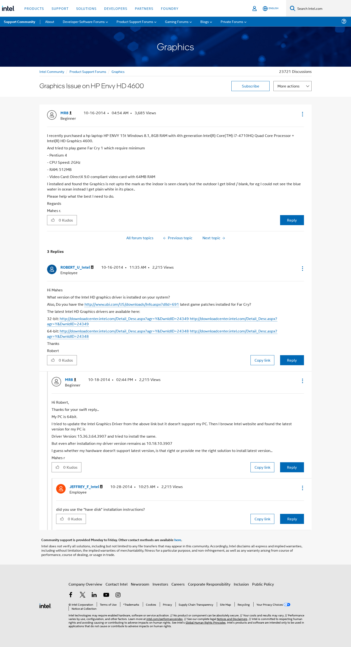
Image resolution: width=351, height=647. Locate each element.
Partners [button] (144, 8)
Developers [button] (115, 8)
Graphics (118, 71)
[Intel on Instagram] (118, 595)
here (177, 539)
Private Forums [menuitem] (232, 21)
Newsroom (140, 584)
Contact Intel (117, 584)
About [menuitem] (49, 21)
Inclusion (241, 584)
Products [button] (34, 8)
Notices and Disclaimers (232, 618)
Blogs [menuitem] (204, 21)
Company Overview (85, 584)
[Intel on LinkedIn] (94, 595)
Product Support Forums (87, 71)
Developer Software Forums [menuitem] (84, 21)
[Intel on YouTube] (106, 595)
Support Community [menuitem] (19, 21)
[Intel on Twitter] (83, 595)
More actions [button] (288, 86)
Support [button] (60, 8)
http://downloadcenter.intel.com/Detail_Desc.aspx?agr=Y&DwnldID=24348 (124, 331)
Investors (160, 584)
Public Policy (263, 584)
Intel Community (51, 71)
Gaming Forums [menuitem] (177, 21)
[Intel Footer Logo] (45, 605)
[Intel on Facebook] (71, 595)
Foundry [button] (170, 8)
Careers (178, 584)
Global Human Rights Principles (206, 622)
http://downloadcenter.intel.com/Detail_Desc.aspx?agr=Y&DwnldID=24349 (124, 318)
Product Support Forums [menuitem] (135, 21)
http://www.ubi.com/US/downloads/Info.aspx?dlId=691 (132, 304)
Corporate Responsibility (209, 584)
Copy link (262, 360)
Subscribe (250, 86)
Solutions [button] (86, 8)
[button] (302, 114)
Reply (292, 220)
